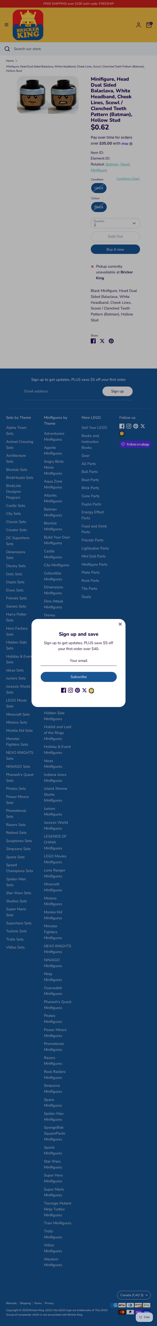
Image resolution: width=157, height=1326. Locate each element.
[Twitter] (84, 690)
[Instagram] (70, 690)
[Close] (120, 624)
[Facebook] (63, 690)
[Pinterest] (77, 690)
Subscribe (79, 676)
